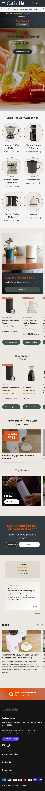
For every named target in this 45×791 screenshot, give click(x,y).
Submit (11, 405)
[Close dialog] (43, 381)
